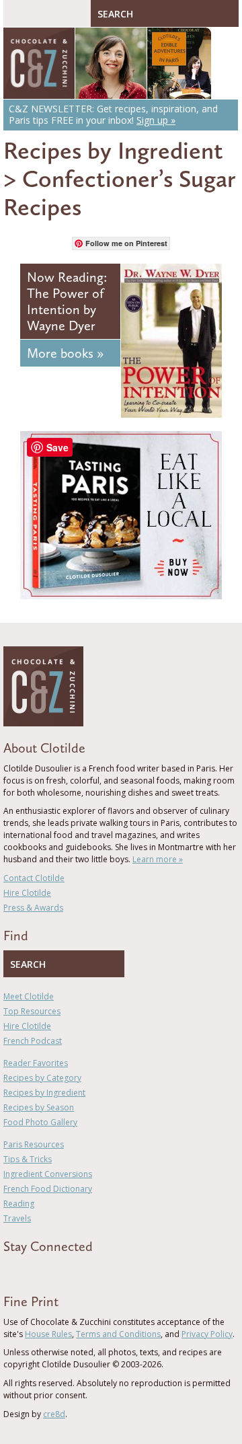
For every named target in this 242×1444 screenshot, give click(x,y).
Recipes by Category (42, 1078)
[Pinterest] (45, 1270)
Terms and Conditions (118, 1334)
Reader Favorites (35, 1063)
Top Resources (32, 1011)
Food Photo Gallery (40, 1122)
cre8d (54, 1414)
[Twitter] (26, 1270)
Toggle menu (16, 13)
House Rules (48, 1334)
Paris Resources (33, 1144)
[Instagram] (65, 1270)
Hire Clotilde (27, 893)
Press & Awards (33, 907)
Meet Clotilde (28, 996)
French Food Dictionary (47, 1188)
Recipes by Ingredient (113, 150)
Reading (18, 1203)
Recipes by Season (38, 1107)
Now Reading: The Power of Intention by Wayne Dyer (67, 301)
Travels (17, 1218)
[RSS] (84, 1270)
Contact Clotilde (34, 878)
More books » (65, 353)
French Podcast (32, 1041)
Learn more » (157, 859)
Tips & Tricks (27, 1159)
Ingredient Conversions (47, 1174)
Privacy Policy (207, 1334)
